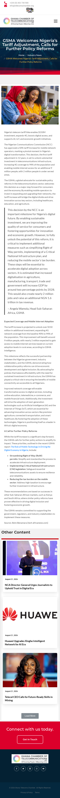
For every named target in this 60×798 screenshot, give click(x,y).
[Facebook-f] (16, 768)
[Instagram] (36, 768)
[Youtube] (43, 768)
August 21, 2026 (11, 579)
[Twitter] (23, 768)
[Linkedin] (30, 768)
